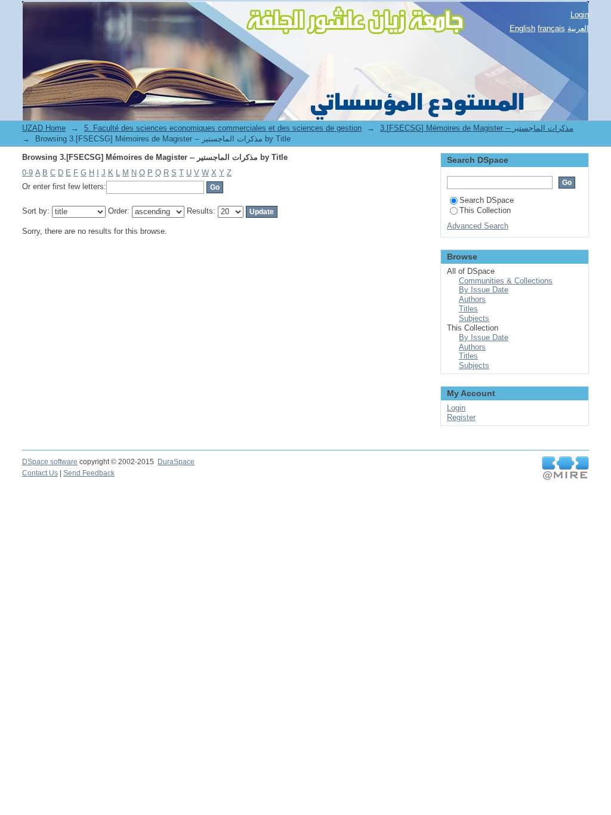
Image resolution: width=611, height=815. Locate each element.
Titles (468, 308)
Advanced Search (477, 225)
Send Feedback (89, 473)
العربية (578, 28)
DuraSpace (176, 462)
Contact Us (40, 473)
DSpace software (50, 462)
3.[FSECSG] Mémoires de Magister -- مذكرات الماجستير (476, 128)
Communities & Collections (506, 280)
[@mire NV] (565, 468)
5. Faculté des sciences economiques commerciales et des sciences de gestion (223, 128)
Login (579, 14)
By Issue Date (483, 289)
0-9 (27, 172)
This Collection (485, 210)
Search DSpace (486, 200)
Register (461, 417)
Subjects (474, 318)
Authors (472, 299)
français (551, 28)
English (522, 28)
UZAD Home (44, 128)
